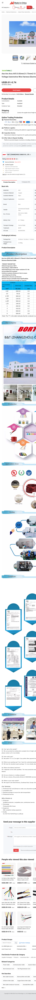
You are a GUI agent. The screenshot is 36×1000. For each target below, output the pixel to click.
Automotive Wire (21, 946)
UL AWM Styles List (7, 946)
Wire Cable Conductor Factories (11, 984)
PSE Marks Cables (21, 949)
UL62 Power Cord (6, 949)
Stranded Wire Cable (28, 984)
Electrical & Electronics (11, 12)
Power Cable (6, 965)
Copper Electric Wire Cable (24, 980)
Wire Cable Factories (8, 976)
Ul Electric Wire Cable (8, 980)
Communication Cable (19, 965)
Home (3, 12)
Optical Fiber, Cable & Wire (24, 12)
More (3, 987)
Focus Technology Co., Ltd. (21, 993)
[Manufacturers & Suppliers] (18, 2)
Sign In (4, 174)
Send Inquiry (16, 90)
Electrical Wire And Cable (23, 976)
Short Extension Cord (8, 968)
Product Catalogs (25, 943)
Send (16, 850)
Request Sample (29, 94)
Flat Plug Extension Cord (23, 968)
